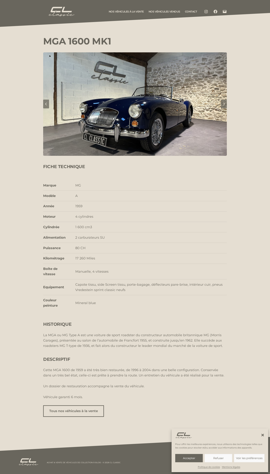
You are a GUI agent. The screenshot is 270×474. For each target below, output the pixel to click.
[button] (262, 435)
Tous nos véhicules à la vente (73, 411)
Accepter (189, 458)
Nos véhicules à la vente (126, 11)
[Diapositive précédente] (46, 104)
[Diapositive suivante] (224, 104)
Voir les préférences (249, 458)
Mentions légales (231, 467)
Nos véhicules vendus (164, 11)
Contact (191, 11)
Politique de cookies (209, 467)
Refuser (218, 458)
